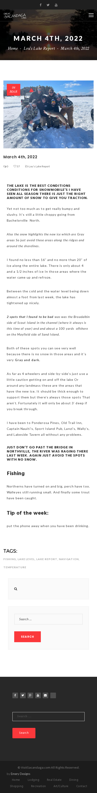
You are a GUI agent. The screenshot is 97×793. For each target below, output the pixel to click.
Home (13, 48)
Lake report (46, 559)
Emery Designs (20, 774)
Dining (73, 780)
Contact (81, 786)
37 (18, 166)
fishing (9, 559)
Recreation (38, 786)
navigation (69, 559)
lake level (26, 559)
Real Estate (54, 780)
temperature (14, 567)
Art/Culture (61, 786)
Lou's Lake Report (39, 48)
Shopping (16, 786)
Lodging (33, 780)
